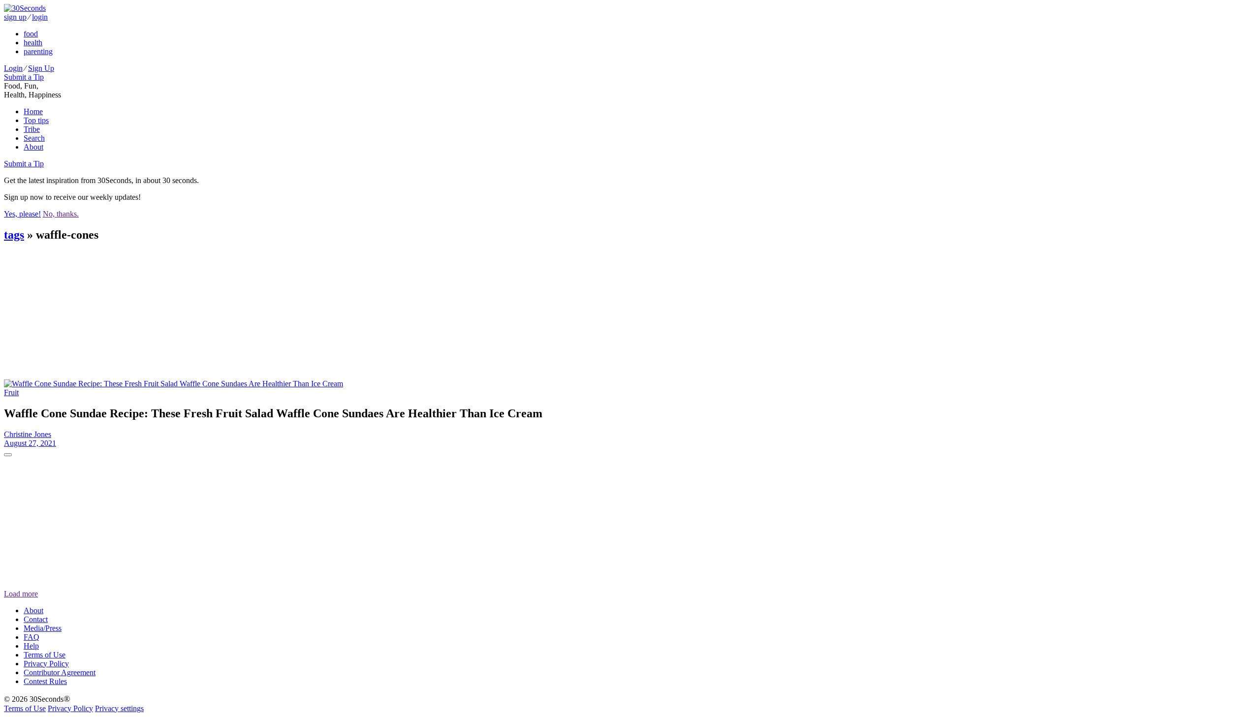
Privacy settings (119, 708)
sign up (15, 17)
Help (31, 646)
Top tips (36, 120)
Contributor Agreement (59, 672)
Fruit (11, 392)
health (33, 42)
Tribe (32, 129)
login (40, 17)
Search (34, 138)
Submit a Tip (24, 77)
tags (14, 234)
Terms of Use (44, 655)
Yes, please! (22, 214)
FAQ (31, 637)
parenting (38, 51)
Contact (36, 619)
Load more (21, 594)
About (33, 147)
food (31, 34)
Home (33, 111)
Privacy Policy (46, 663)
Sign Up (41, 68)
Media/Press (43, 628)
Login (13, 68)
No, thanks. (61, 214)
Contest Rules (45, 681)
